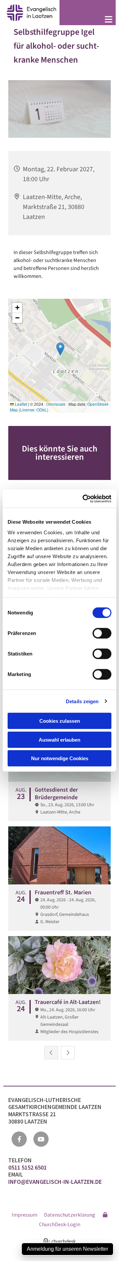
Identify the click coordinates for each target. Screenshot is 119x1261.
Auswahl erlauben (59, 739)
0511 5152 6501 (28, 1167)
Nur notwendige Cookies (59, 758)
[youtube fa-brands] (41, 1139)
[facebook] (19, 1139)
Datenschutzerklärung (69, 1214)
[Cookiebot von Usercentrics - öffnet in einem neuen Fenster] (84, 498)
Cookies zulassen (59, 721)
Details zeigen (82, 701)
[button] (88, 20)
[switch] (102, 633)
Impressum (24, 1214)
